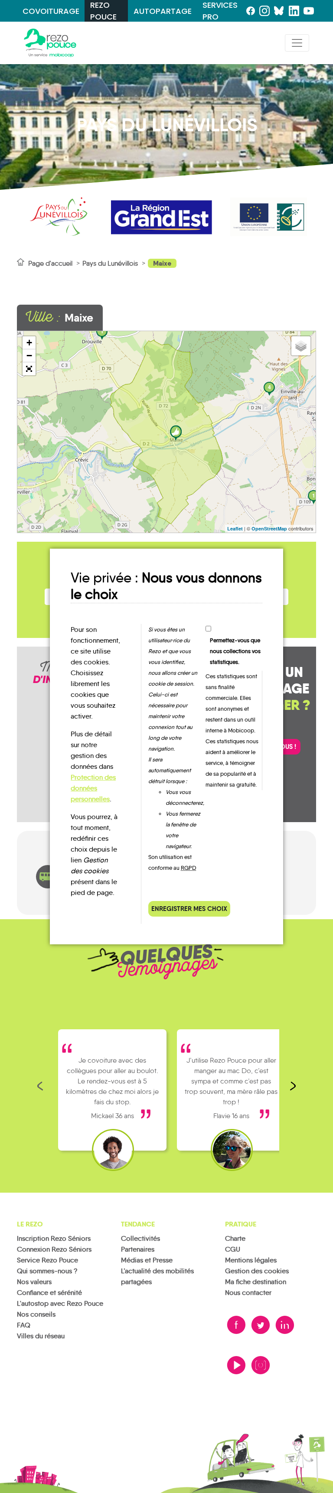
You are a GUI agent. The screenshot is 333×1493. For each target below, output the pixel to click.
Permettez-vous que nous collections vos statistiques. (235, 651)
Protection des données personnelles (93, 788)
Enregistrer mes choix (189, 908)
